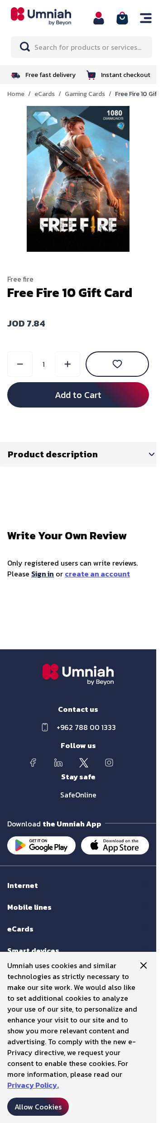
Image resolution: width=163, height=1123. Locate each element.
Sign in (42, 573)
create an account (97, 573)
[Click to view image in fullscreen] (78, 179)
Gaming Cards (85, 94)
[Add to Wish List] (117, 364)
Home (15, 94)
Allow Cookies (38, 1106)
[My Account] (98, 18)
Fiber (14, 894)
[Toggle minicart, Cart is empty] (122, 18)
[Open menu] (145, 18)
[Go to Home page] (46, 16)
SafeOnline (78, 794)
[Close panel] (143, 965)
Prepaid (18, 916)
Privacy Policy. (33, 1085)
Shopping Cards (30, 937)
